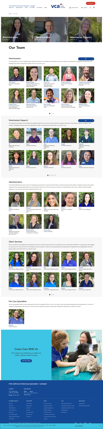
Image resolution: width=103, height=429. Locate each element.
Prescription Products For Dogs (67, 405)
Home (10, 13)
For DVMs (32, 7)
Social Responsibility (13, 414)
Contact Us (11, 405)
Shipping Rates (64, 410)
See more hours (27, 394)
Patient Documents (48, 412)
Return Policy (64, 412)
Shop (45, 7)
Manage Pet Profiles (48, 405)
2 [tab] (51, 113)
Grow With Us (11, 418)
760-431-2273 (16, 395)
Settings (45, 418)
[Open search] (90, 7)
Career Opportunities (13, 417)
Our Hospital (29, 403)
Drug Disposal (82, 403)
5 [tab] (55, 175)
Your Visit (28, 410)
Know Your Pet (29, 414)
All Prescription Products (66, 403)
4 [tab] (53, 175)
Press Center (11, 412)
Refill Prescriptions (47, 410)
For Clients (39, 7)
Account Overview (47, 403)
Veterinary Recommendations (50, 416)
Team (26, 7)
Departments (19, 7)
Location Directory (12, 410)
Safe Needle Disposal (83, 406)
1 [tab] (49, 113)
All (85, 58)
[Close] (100, 425)
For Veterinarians (29, 412)
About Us (11, 7)
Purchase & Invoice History (49, 414)
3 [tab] (53, 113)
